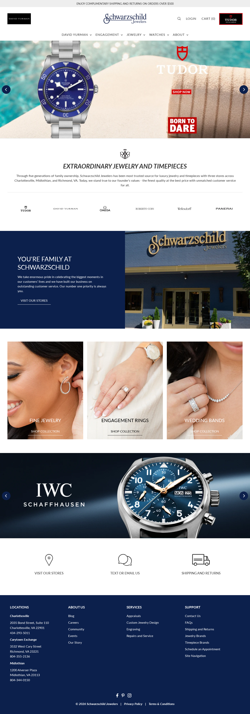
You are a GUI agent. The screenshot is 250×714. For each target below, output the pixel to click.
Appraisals (134, 616)
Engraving (133, 629)
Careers (73, 622)
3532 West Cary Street (25, 646)
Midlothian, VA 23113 (25, 675)
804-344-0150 (20, 680)
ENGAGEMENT (108, 34)
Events (72, 636)
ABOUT (179, 34)
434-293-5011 (20, 633)
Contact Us (193, 616)
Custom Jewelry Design (143, 622)
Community (76, 629)
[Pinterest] (123, 695)
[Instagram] (129, 695)
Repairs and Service (140, 636)
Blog (71, 616)
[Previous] (6, 89)
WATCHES (157, 34)
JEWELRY (134, 34)
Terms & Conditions (161, 704)
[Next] (243, 89)
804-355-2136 (20, 656)
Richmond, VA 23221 (24, 651)
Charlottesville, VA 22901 (27, 628)
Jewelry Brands (195, 636)
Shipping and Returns (199, 629)
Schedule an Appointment (202, 649)
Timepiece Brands (197, 642)
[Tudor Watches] (231, 18)
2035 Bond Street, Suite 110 (29, 622)
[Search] (180, 18)
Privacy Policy (133, 704)
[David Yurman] (25, 17)
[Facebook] (117, 695)
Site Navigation (195, 655)
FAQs (189, 622)
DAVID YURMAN (75, 34)
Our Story (75, 642)
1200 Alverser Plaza (23, 670)
